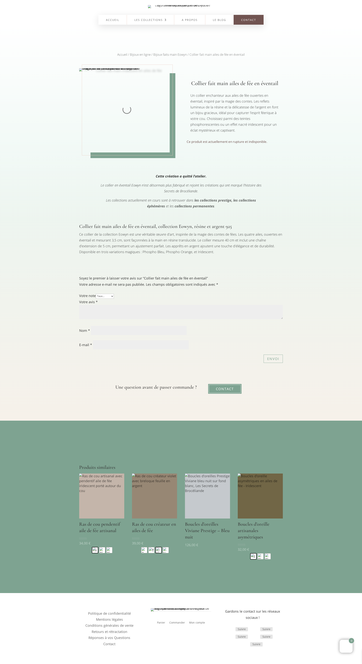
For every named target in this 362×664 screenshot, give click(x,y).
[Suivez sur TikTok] (231, 637)
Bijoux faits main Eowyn (170, 54)
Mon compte (197, 622)
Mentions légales (109, 619)
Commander (177, 622)
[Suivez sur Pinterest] (256, 637)
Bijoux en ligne (140, 54)
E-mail (85, 345)
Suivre (242, 629)
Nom (84, 330)
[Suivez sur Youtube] (246, 644)
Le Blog (219, 20)
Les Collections (148, 20)
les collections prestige (212, 200)
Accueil (112, 20)
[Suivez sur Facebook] (231, 629)
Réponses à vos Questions (109, 637)
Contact (248, 20)
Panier (161, 622)
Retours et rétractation (109, 631)
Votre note (87, 295)
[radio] (95, 550)
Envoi (273, 358)
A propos (190, 20)
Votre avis (88, 302)
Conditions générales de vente (109, 625)
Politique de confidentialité (109, 613)
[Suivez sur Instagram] (256, 629)
